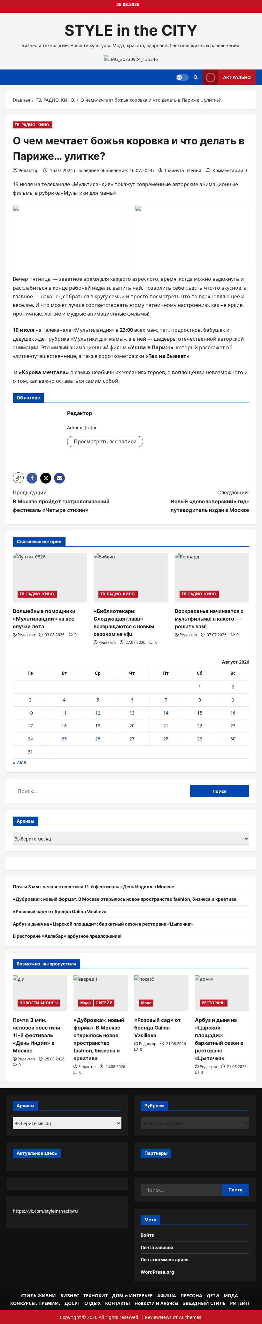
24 (30, 739)
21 (165, 726)
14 (165, 713)
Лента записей (157, 1247)
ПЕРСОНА (191, 1295)
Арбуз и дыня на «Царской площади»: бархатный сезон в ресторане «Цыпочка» (103, 924)
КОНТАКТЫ (117, 1303)
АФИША (166, 1295)
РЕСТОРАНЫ (214, 1003)
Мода (85, 1003)
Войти (148, 1235)
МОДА (231, 1295)
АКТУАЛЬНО (237, 77)
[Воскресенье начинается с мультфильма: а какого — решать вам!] (212, 578)
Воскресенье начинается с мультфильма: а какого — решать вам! (209, 618)
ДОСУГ (72, 1303)
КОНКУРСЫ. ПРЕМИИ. (35, 1303)
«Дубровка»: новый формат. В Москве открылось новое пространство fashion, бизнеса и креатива (124, 899)
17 (30, 726)
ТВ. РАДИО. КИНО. (32, 124)
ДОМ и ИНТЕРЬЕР (132, 1295)
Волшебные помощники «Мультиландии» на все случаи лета (44, 618)
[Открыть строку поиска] (196, 77)
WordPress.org (157, 1272)
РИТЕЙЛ (104, 1003)
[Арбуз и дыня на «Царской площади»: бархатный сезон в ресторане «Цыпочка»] (222, 993)
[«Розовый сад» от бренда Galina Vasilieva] (161, 993)
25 (64, 739)
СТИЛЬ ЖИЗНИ (38, 1295)
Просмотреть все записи (105, 441)
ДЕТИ (213, 1295)
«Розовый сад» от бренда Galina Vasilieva (59, 911)
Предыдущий (61, 501)
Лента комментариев (165, 1259)
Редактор (29, 170)
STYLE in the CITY (131, 30)
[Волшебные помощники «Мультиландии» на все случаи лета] (50, 578)
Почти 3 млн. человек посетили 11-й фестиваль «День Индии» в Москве (93, 886)
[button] (18, 477)
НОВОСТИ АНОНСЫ (38, 1003)
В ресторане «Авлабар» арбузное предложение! (67, 936)
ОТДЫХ (92, 1303)
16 (232, 713)
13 (132, 713)
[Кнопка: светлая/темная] (182, 77)
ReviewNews (158, 1317)
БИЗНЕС (69, 1295)
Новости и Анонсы (156, 1303)
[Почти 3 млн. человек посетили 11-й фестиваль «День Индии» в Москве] (40, 993)
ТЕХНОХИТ (95, 1295)
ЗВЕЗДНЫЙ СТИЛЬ (204, 1303)
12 (97, 713)
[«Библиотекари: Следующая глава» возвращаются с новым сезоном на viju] (131, 578)
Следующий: (210, 501)
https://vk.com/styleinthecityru (45, 1211)
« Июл (19, 762)
